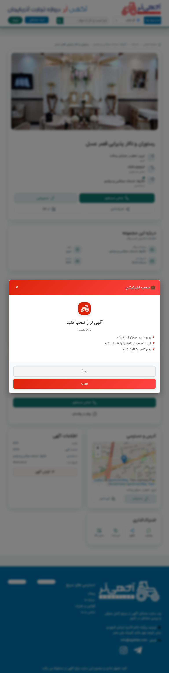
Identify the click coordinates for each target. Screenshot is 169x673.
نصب (84, 383)
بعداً (84, 371)
